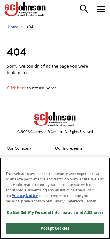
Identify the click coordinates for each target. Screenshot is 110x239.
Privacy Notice (25, 195)
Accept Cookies (55, 228)
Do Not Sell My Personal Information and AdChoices (55, 212)
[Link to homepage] (25, 9)
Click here (16, 88)
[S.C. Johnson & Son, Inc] (55, 119)
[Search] (84, 8)
